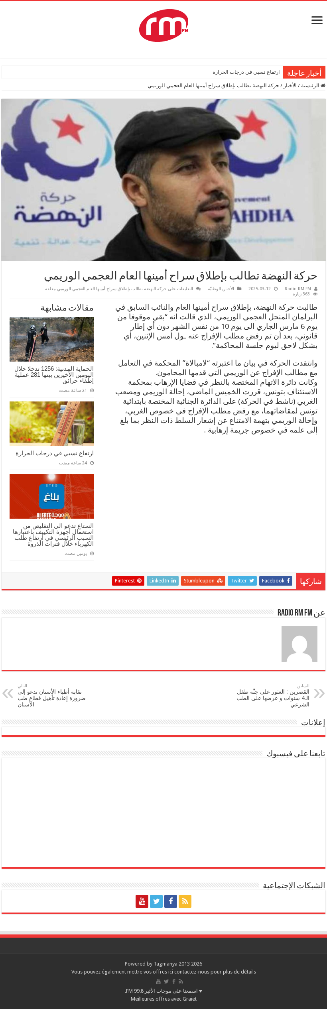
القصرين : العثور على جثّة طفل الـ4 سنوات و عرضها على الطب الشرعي (272, 695)
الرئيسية (311, 86)
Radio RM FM (298, 288)
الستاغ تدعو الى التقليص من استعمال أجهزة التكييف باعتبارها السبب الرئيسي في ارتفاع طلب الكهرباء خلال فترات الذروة (53, 534)
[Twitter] (156, 901)
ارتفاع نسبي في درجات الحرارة (246, 72)
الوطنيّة (214, 288)
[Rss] (185, 901)
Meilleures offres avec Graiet (164, 999)
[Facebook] (170, 901)
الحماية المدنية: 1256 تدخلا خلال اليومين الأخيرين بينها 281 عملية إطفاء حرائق (54, 374)
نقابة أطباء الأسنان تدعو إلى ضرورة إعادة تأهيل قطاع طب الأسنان (52, 695)
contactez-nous (192, 972)
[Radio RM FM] (163, 23)
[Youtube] (142, 901)
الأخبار (290, 86)
